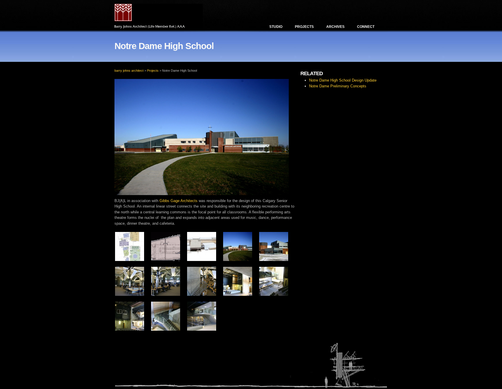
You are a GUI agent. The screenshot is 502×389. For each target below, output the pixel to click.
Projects (304, 27)
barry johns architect (129, 70)
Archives (335, 27)
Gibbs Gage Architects (178, 201)
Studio (275, 27)
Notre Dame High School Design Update (342, 80)
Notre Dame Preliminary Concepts (337, 86)
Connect (365, 27)
